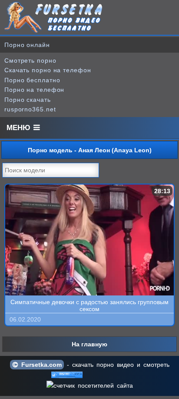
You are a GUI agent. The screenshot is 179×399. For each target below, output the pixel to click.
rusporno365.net (30, 109)
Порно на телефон (34, 89)
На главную (89, 344)
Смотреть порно (30, 60)
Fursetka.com (40, 364)
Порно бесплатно (32, 80)
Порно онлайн (27, 44)
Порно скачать (27, 99)
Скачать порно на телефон (47, 70)
